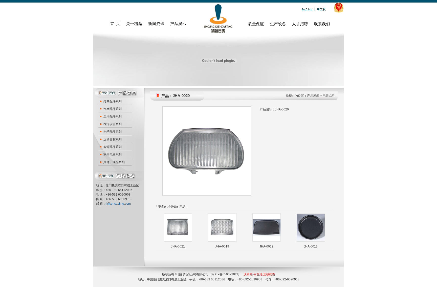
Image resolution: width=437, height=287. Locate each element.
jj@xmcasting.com (118, 203)
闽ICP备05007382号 (225, 274)
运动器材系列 (112, 139)
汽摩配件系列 (112, 109)
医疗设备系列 (112, 124)
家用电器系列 (112, 154)
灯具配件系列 (112, 101)
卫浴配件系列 (112, 116)
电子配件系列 (112, 131)
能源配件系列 (112, 147)
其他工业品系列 (114, 162)
